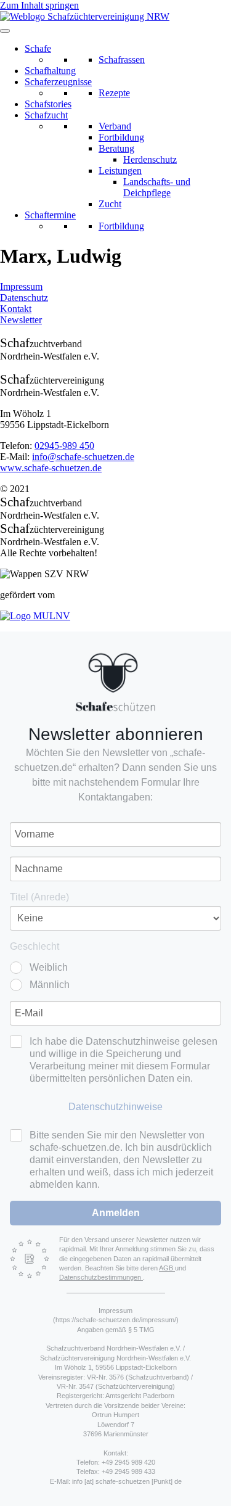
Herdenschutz (150, 159)
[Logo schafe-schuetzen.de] (115, 682)
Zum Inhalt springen (39, 5)
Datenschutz (24, 297)
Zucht (110, 204)
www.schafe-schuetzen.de (51, 468)
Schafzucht (46, 115)
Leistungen (120, 170)
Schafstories (48, 104)
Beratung (116, 148)
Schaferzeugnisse (58, 81)
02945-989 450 (64, 445)
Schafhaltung (50, 70)
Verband (115, 126)
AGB (167, 1268)
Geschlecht (34, 946)
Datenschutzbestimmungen (101, 1277)
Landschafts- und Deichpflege (156, 187)
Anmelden (116, 1213)
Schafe (38, 48)
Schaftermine (50, 215)
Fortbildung (121, 137)
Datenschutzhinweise (115, 1106)
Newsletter (21, 320)
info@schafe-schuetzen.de (83, 456)
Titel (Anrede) (39, 897)
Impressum (21, 286)
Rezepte (114, 93)
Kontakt (15, 308)
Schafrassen (122, 59)
